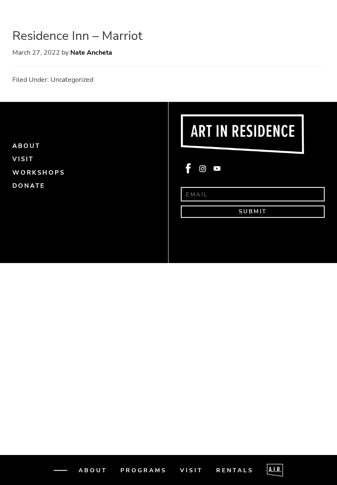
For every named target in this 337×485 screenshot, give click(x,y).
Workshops (38, 173)
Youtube (216, 169)
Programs (143, 470)
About (92, 470)
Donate (29, 473)
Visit (191, 470)
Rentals (235, 470)
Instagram (202, 169)
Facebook (188, 169)
